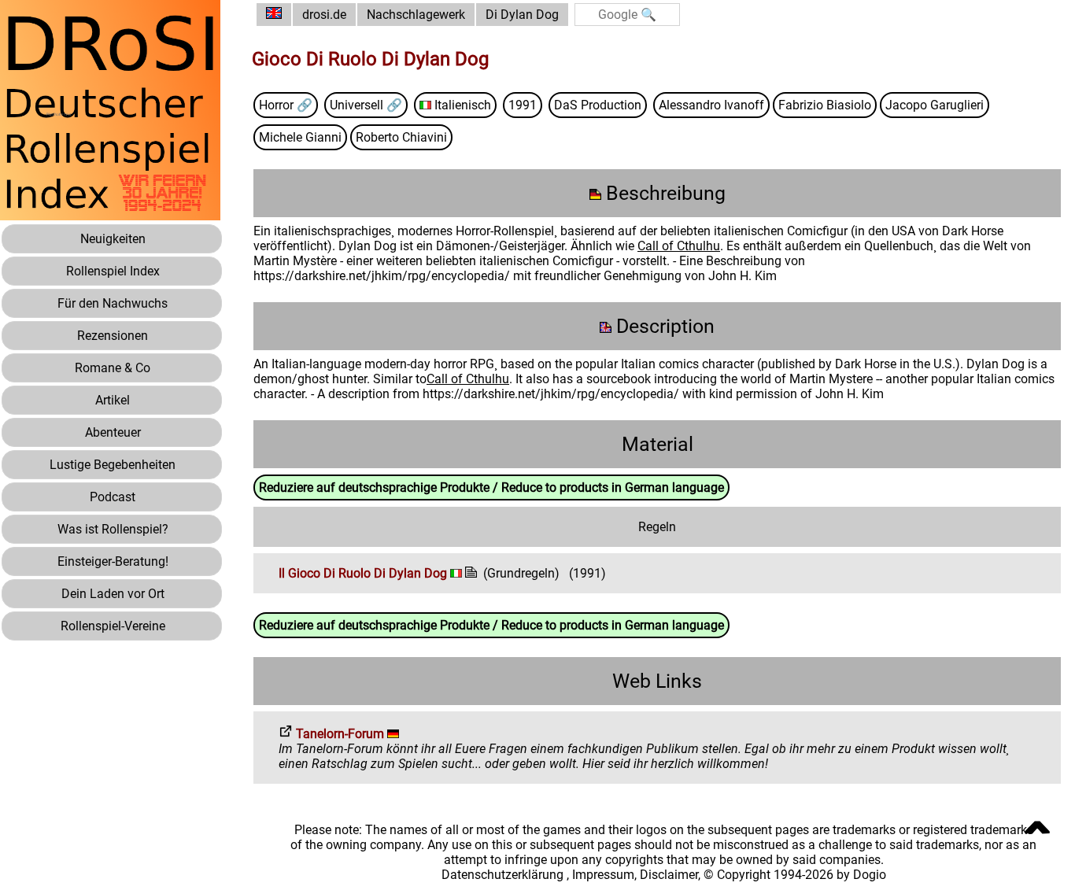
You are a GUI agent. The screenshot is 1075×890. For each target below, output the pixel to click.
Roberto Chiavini (401, 137)
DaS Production (597, 105)
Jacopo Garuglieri (934, 105)
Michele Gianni (300, 137)
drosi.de (324, 14)
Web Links (657, 681)
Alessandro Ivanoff (711, 105)
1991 (522, 105)
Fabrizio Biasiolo (824, 105)
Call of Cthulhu (678, 245)
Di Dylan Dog (522, 14)
